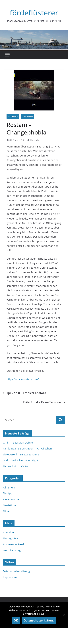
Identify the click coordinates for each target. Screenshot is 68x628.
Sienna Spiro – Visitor (16, 466)
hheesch (34, 140)
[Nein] (63, 615)
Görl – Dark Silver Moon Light (20, 460)
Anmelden (9, 532)
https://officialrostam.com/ (23, 379)
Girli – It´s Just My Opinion (18, 442)
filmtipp (7, 493)
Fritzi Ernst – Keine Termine (42, 402)
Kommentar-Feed (13, 544)
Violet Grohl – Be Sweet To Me (21, 454)
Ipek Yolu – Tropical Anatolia (26, 393)
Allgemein (13, 116)
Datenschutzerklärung (16, 571)
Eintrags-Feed (11, 538)
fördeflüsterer (34, 13)
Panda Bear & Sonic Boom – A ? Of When (27, 448)
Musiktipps (28, 116)
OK (16, 620)
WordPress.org (12, 550)
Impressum (10, 577)
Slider (6, 511)
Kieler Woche (11, 499)
